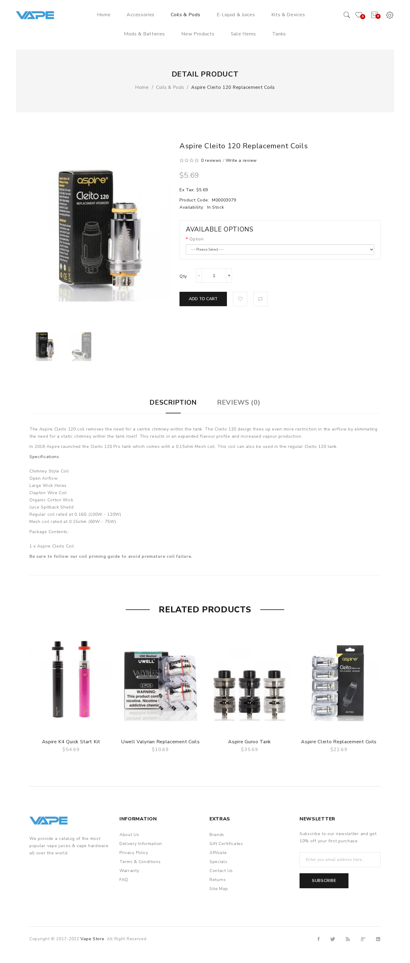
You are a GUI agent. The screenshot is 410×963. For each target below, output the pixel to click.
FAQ (123, 880)
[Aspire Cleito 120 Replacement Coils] (44, 345)
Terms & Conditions (140, 862)
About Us (129, 835)
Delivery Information (140, 844)
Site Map (219, 889)
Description (173, 402)
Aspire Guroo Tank (249, 741)
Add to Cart (203, 299)
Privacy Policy (133, 853)
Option (196, 239)
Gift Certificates (226, 844)
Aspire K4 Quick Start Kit (71, 741)
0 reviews (211, 160)
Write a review (241, 160)
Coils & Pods (170, 87)
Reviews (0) (239, 402)
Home (142, 87)
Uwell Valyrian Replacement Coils (160, 741)
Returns (218, 880)
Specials (219, 862)
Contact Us (221, 871)
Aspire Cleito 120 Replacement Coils (233, 87)
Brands (217, 835)
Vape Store (92, 939)
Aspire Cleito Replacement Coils (339, 741)
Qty (183, 276)
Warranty (129, 871)
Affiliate (218, 853)
